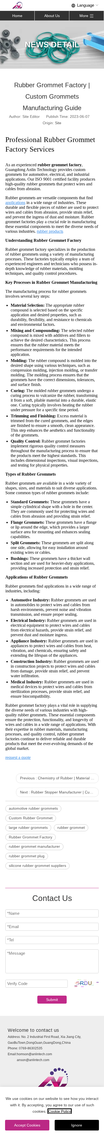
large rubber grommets (28, 827)
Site (58, 123)
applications (15, 202)
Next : (59, 792)
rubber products (50, 231)
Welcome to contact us (33, 1030)
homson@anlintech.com (34, 1054)
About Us (52, 16)
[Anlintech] (17, 5)
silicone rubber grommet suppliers (37, 865)
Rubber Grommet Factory (30, 837)
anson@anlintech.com (33, 1060)
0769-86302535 (30, 1048)
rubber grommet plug (27, 856)
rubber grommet (71, 827)
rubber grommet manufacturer (34, 846)
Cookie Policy (59, 1111)
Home (17, 16)
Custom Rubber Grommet (31, 818)
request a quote (18, 757)
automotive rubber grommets (33, 808)
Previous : (59, 778)
